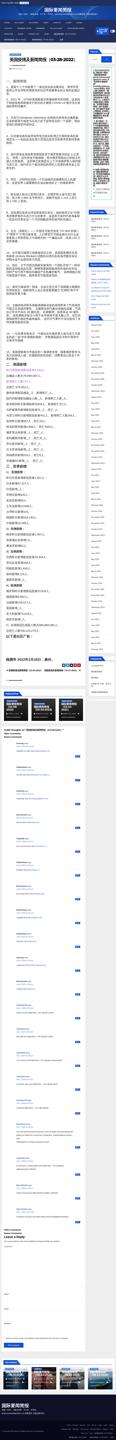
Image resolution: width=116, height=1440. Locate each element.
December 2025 (97, 373)
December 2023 (97, 517)
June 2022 (95, 625)
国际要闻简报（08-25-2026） (15, 1373)
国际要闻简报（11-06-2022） (43, 40)
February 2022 (97, 649)
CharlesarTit (21, 1005)
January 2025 (96, 439)
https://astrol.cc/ (33, 870)
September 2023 (98, 535)
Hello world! (106, 291)
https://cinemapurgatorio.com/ (36, 799)
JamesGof (20, 1029)
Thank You (33, 34)
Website (7, 1324)
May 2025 (95, 415)
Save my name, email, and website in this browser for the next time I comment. (37, 1338)
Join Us (57, 23)
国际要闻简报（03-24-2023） (69, 706)
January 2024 (96, 511)
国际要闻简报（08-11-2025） (15, 40)
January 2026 (96, 367)
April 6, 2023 (13, 714)
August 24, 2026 (43, 1379)
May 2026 (95, 343)
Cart (45, 23)
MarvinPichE (21, 1185)
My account (56, 28)
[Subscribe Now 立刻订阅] (106, 59)
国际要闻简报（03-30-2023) (43, 708)
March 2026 (96, 355)
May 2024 (95, 487)
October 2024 (96, 457)
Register (8, 34)
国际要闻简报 (58, 10)
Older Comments (12, 733)
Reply (78, 756)
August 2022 (96, 613)
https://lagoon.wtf (34, 918)
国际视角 (94, 678)
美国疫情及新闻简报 (15, 54)
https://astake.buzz (37, 894)
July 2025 (95, 403)
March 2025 (96, 427)
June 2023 (95, 553)
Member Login (24, 28)
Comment (8, 1246)
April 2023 (95, 565)
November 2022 (97, 595)
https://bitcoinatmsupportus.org (33, 965)
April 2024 (95, 493)
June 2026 (95, 337)
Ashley (94, 279)
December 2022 (97, 589)
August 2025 (96, 397)
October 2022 (96, 601)
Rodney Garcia (97, 304)
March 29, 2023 (42, 714)
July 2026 (95, 331)
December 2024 (97, 445)
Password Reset (76, 28)
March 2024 (96, 499)
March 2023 (96, 571)
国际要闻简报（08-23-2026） (72, 1373)
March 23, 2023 (69, 714)
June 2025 (95, 409)
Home (7, 23)
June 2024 (95, 481)
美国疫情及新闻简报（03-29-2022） (25, 670)
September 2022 (98, 607)
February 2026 (97, 361)
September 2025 (98, 391)
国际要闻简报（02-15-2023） (65, 34)
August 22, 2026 (99, 1379)
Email (6, 1309)
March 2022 (96, 643)
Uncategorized (97, 666)
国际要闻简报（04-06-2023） (14, 706)
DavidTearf (21, 1124)
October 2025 (96, 385)
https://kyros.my (33, 822)
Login (68, 23)
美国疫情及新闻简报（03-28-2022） (43, 59)
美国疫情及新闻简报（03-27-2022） (61, 670)
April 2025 (95, 421)
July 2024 (95, 475)
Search (94, 51)
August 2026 (96, 325)
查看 (61, 40)
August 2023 (96, 541)
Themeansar (40, 1431)
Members (40, 28)
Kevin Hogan (96, 296)
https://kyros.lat (29, 989)
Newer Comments (13, 737)
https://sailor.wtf (30, 941)
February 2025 (97, 433)
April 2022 (95, 637)
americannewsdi (18, 65)
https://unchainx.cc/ (38, 846)
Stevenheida (21, 1209)
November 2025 (97, 379)
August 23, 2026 (71, 1379)
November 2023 (97, 523)
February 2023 (97, 577)
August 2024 (96, 469)
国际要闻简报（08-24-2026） (44, 1373)
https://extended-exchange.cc (38, 775)
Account (19, 23)
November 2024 (97, 451)
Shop (20, 34)
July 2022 (95, 619)
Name (6, 1294)
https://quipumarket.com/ (40, 751)
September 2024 (98, 463)
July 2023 (95, 547)
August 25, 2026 (14, 1379)
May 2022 (95, 631)
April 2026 (95, 349)
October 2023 (96, 529)
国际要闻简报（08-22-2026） (100, 1373)
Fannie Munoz (97, 271)
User (46, 34)
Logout (8, 28)
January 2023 (96, 583)
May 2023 (95, 559)
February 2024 (97, 505)
